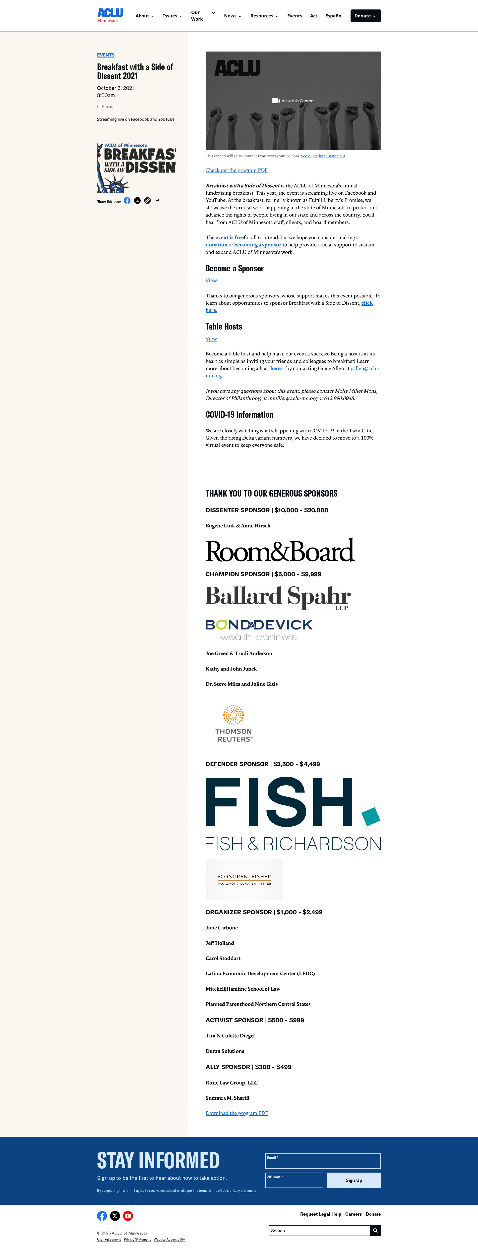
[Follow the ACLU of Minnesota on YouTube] (128, 1216)
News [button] (230, 16)
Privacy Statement (137, 1239)
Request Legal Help (320, 1214)
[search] (375, 1230)
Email (272, 1157)
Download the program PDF (237, 1113)
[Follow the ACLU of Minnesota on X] (115, 1216)
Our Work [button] (197, 15)
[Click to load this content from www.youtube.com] (293, 101)
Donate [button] (363, 16)
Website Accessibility (169, 1239)
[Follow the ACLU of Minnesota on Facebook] (102, 1216)
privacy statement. (243, 1190)
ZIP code (275, 1177)
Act (313, 16)
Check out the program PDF (237, 170)
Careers (353, 1214)
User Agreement (109, 1239)
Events (294, 16)
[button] (147, 201)
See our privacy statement (323, 155)
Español (334, 16)
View (211, 280)
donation (217, 244)
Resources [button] (261, 16)
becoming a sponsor (257, 244)
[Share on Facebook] (127, 202)
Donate (373, 1214)
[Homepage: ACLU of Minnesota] (114, 15)
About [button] (142, 16)
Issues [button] (170, 16)
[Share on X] (137, 202)
